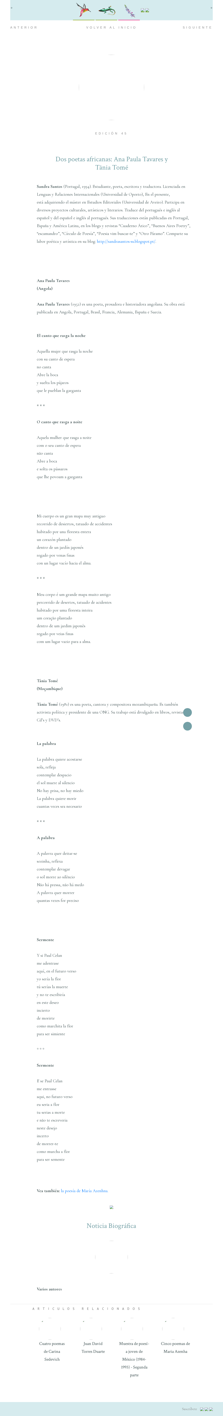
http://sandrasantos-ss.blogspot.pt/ (126, 241)
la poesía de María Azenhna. (84, 1190)
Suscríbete (190, 1409)
